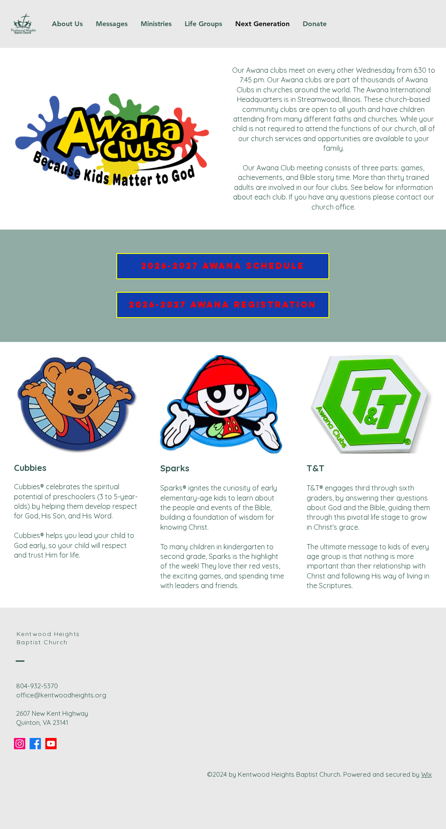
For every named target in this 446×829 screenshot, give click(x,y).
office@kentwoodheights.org (61, 695)
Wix (426, 774)
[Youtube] (51, 743)
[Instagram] (19, 743)
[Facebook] (35, 743)
